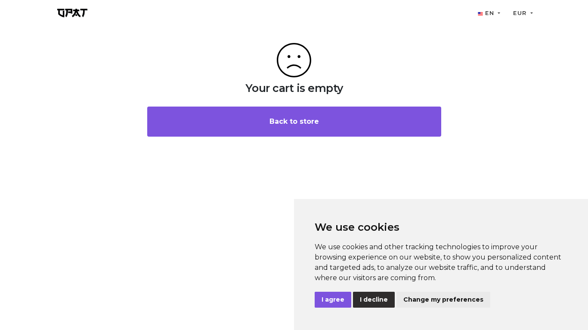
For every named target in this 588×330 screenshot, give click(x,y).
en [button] (489, 12)
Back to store (294, 121)
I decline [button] (374, 299)
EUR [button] (521, 12)
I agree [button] (333, 299)
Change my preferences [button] (443, 299)
